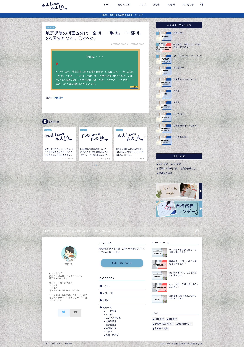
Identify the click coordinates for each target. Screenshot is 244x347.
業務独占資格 (165, 173)
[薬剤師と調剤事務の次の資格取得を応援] (56, 10)
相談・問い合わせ (122, 263)
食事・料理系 (112, 335)
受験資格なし (189, 168)
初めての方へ (125, 4)
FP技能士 (58, 98)
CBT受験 (163, 164)
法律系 (109, 332)
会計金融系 (111, 325)
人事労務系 (111, 321)
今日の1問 (50, 27)
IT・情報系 (111, 311)
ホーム (107, 4)
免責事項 (68, 343)
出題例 (171, 4)
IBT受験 (177, 164)
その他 (109, 314)
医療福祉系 (111, 328)
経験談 (157, 4)
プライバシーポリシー (52, 343)
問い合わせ (188, 4)
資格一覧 (107, 307)
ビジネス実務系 (113, 318)
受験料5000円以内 (168, 168)
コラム (142, 4)
